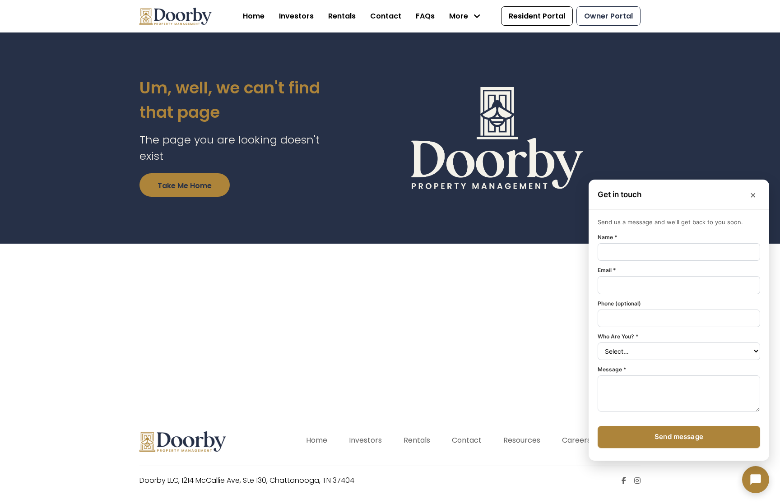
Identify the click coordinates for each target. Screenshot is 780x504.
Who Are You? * (618, 336)
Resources (521, 440)
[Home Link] (175, 16)
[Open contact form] (755, 479)
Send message (679, 437)
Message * (612, 369)
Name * (608, 237)
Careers (576, 440)
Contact (467, 440)
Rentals (417, 440)
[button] (466, 16)
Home (316, 440)
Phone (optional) (619, 303)
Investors (365, 440)
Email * (607, 270)
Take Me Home (185, 185)
